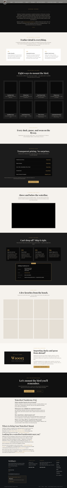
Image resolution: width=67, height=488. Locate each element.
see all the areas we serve (24, 432)
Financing (58, 473)
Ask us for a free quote (19, 452)
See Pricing (39, 391)
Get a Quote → (59, 475)
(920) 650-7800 (27, 272)
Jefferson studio (21, 429)
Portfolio (57, 462)
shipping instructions (26, 451)
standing (28, 445)
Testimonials (58, 467)
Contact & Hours (59, 471)
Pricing (57, 464)
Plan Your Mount (29, 391)
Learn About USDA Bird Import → (41, 366)
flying (25, 445)
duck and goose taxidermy (29, 21)
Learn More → (11, 481)
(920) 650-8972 (42, 467)
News (57, 469)
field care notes (22, 447)
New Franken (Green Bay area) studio (16, 431)
